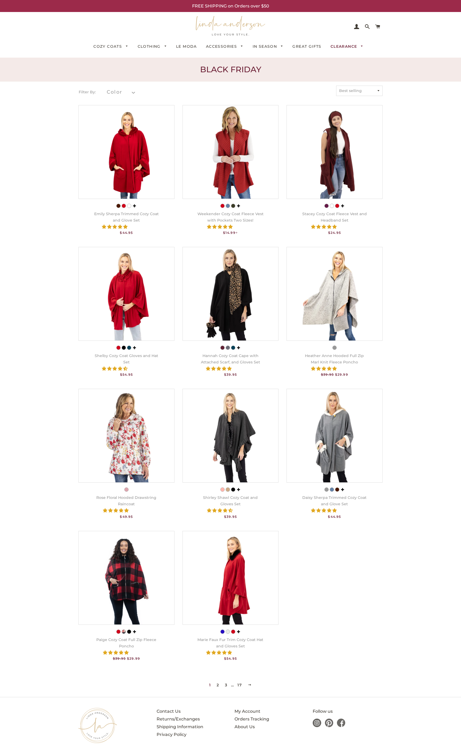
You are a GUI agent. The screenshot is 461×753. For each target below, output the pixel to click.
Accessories (222, 46)
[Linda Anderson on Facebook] (341, 725)
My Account (247, 711)
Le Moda (186, 46)
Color (114, 92)
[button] (115, 226)
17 (239, 685)
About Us (245, 726)
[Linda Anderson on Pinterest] (329, 725)
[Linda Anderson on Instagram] (317, 725)
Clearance (345, 46)
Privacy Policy (171, 734)
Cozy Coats (108, 46)
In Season (266, 46)
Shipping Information (180, 726)
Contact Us (169, 711)
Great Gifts (306, 46)
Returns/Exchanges (178, 719)
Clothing (150, 46)
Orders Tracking (252, 719)
